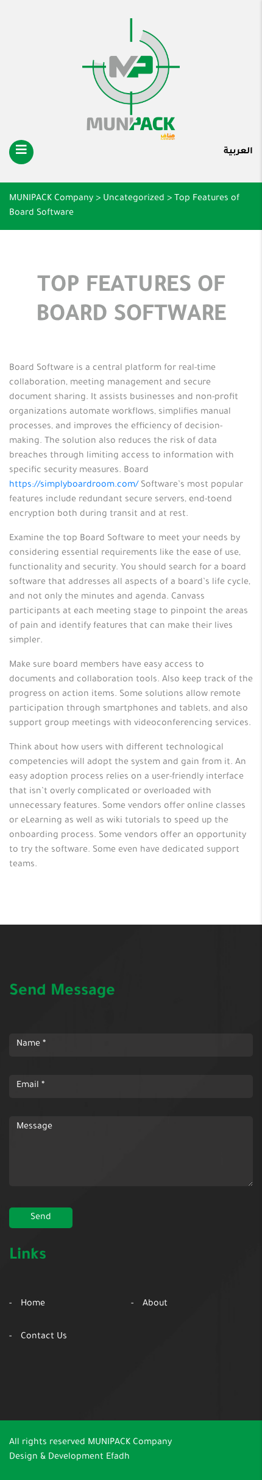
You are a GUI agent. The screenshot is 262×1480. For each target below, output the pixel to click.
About (155, 1304)
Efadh (118, 1457)
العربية (238, 152)
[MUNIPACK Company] (130, 79)
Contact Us (44, 1337)
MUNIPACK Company (130, 1443)
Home (33, 1304)
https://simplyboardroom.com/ (73, 485)
